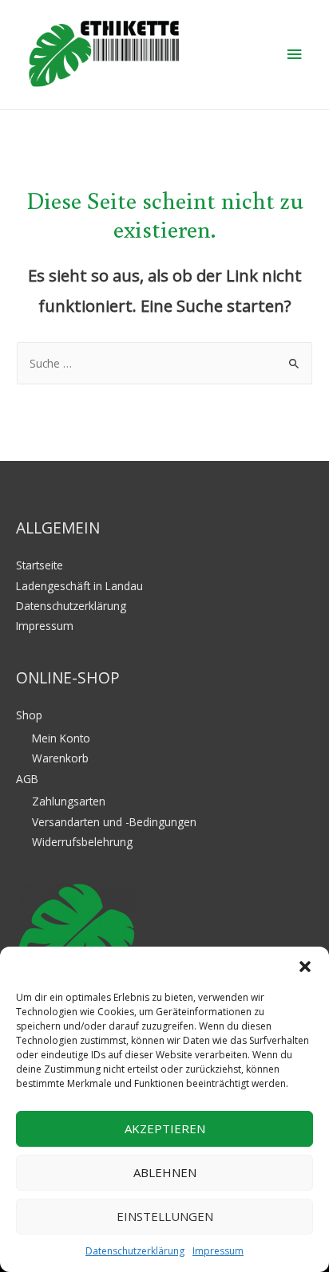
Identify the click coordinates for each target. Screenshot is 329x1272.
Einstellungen (165, 1216)
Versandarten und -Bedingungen (114, 821)
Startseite (39, 565)
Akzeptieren (165, 1128)
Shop (29, 715)
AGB (27, 778)
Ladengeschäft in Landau (79, 585)
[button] (305, 967)
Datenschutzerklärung (134, 1251)
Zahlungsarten (68, 801)
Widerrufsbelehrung (82, 841)
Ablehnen (164, 1172)
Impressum (218, 1251)
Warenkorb (60, 758)
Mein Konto (61, 738)
